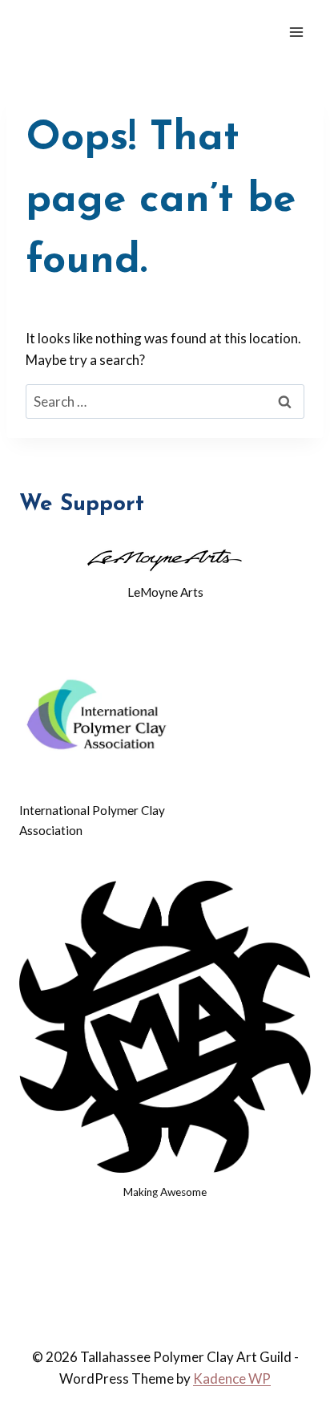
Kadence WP (232, 1378)
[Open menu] (296, 31)
